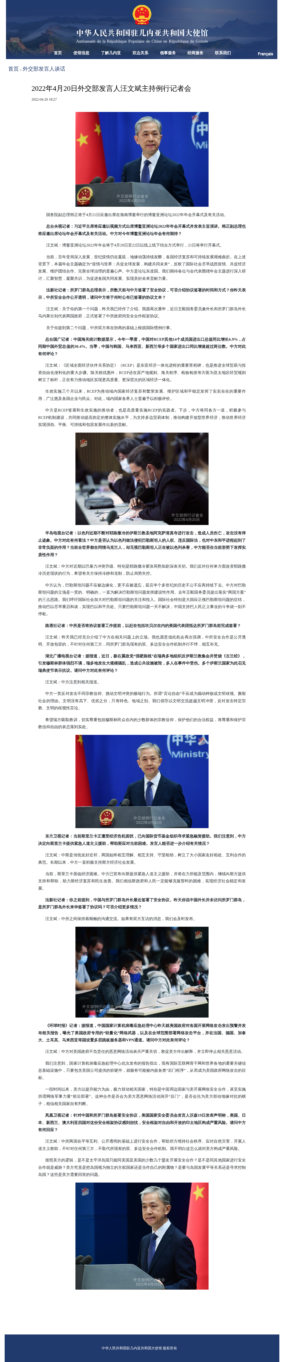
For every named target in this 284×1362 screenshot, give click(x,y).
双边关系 (140, 53)
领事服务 (168, 53)
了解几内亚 (111, 53)
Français (265, 54)
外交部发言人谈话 (44, 69)
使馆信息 (81, 53)
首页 (58, 53)
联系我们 (223, 53)
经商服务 (195, 53)
